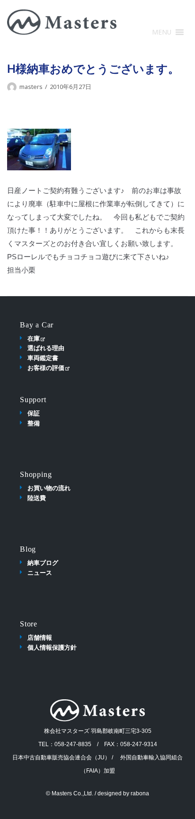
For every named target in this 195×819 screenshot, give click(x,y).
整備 (33, 423)
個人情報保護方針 (52, 647)
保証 (33, 413)
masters (31, 86)
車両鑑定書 (42, 357)
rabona (140, 793)
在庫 (33, 338)
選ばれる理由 (45, 348)
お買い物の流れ (49, 488)
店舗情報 (39, 637)
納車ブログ (42, 562)
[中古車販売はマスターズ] (61, 22)
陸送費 (36, 498)
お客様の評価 (45, 367)
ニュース (39, 572)
